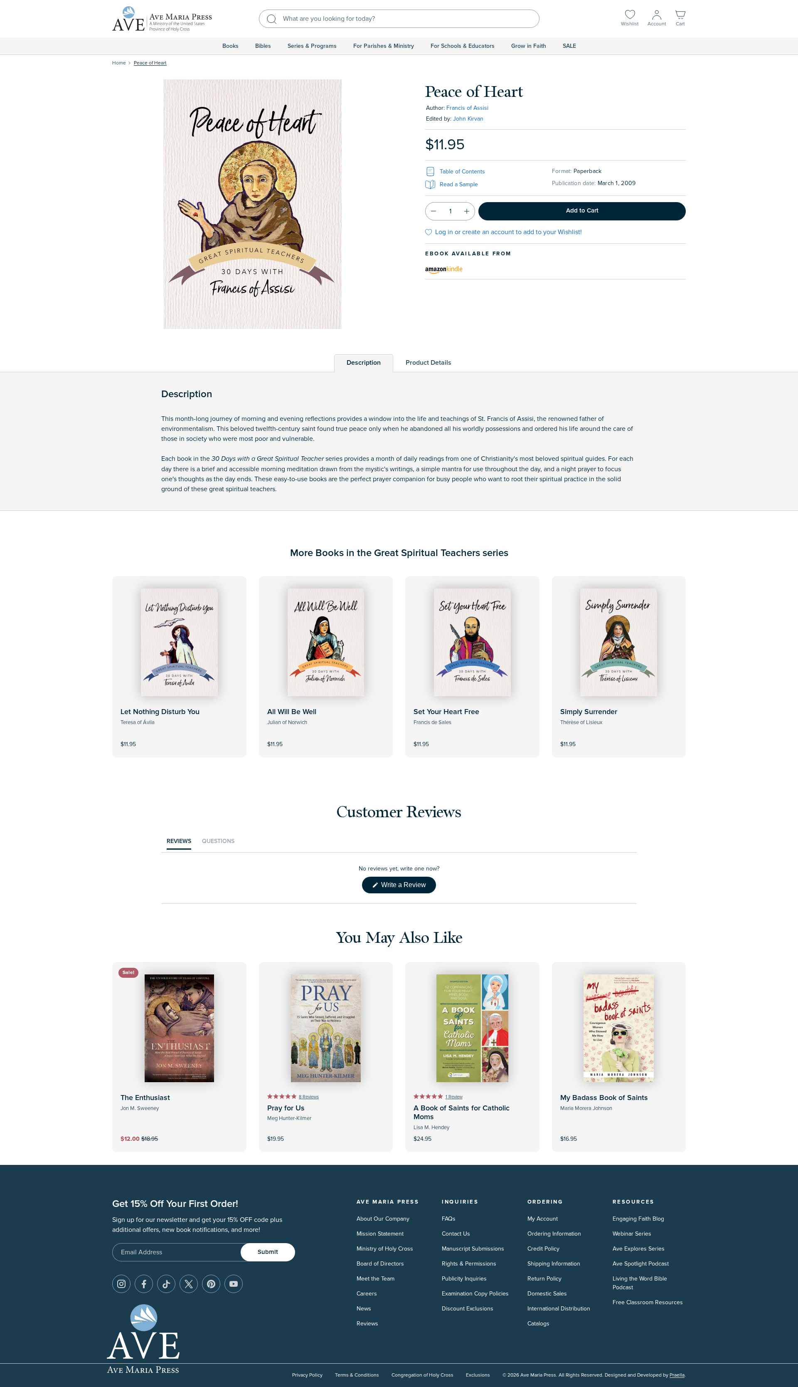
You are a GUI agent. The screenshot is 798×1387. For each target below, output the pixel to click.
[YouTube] (233, 1284)
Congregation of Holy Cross (422, 1375)
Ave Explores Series (639, 1248)
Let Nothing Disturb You (160, 712)
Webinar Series (632, 1233)
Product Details (428, 362)
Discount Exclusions (467, 1308)
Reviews (367, 1323)
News (364, 1308)
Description (364, 362)
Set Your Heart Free (446, 712)
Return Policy (544, 1278)
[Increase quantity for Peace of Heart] (467, 211)
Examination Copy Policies (475, 1293)
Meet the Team (375, 1278)
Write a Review (407, 887)
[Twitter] (189, 1284)
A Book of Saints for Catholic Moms (462, 1113)
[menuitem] (230, 46)
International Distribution (558, 1308)
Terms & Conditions (357, 1375)
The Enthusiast (145, 1098)
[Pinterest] (211, 1284)
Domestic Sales (547, 1293)
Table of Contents (462, 171)
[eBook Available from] (444, 269)
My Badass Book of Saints (604, 1098)
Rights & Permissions (469, 1263)
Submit (268, 1252)
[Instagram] (121, 1284)
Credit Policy (543, 1248)
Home (119, 63)
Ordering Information (554, 1233)
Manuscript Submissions (473, 1248)
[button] (680, 19)
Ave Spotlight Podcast (641, 1263)
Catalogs (538, 1323)
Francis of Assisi (467, 107)
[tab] (363, 363)
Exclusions (478, 1375)
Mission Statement (380, 1233)
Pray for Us (286, 1108)
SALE (569, 46)
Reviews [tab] (179, 843)
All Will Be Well (291, 712)
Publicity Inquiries (464, 1278)
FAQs (449, 1218)
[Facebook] (144, 1284)
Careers (367, 1293)
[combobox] (399, 19)
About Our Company (383, 1218)
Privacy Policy (307, 1375)
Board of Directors (380, 1263)
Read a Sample (459, 184)
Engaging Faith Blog (638, 1218)
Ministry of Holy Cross (385, 1248)
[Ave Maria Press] (162, 19)
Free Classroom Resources (648, 1302)
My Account (542, 1218)
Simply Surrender (588, 712)
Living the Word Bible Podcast (640, 1283)
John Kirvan (468, 118)
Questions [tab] (218, 843)
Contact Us (456, 1233)
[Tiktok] (166, 1284)
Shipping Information (553, 1263)
